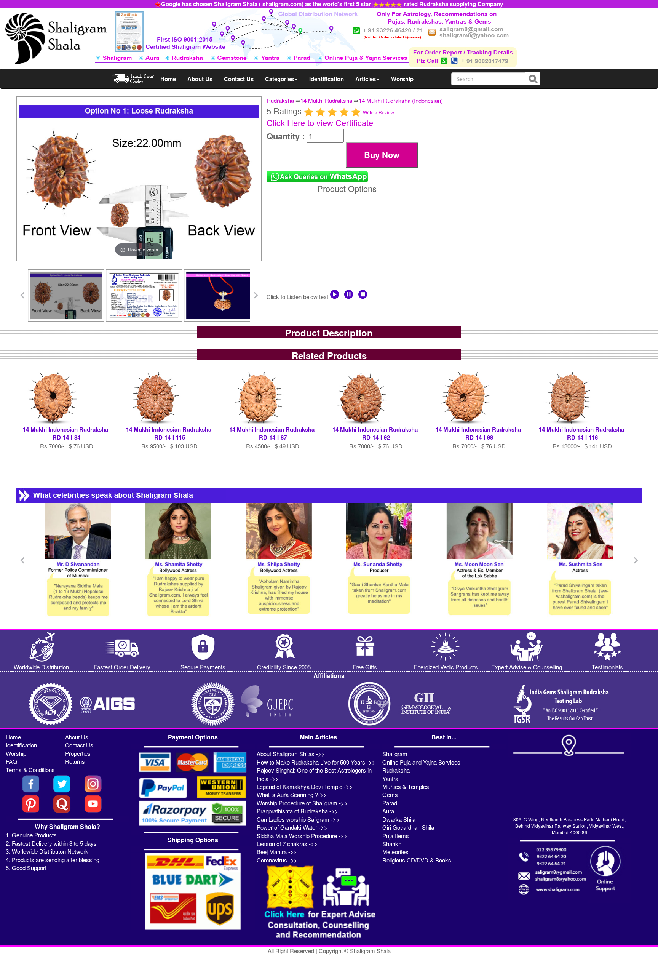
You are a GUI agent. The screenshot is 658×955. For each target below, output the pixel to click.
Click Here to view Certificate (320, 122)
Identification (326, 79)
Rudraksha (280, 100)
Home (168, 79)
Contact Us (239, 79)
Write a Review (378, 112)
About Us (199, 79)
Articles (365, 79)
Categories (279, 79)
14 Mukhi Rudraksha (326, 100)
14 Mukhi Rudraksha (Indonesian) (401, 100)
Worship (402, 79)
